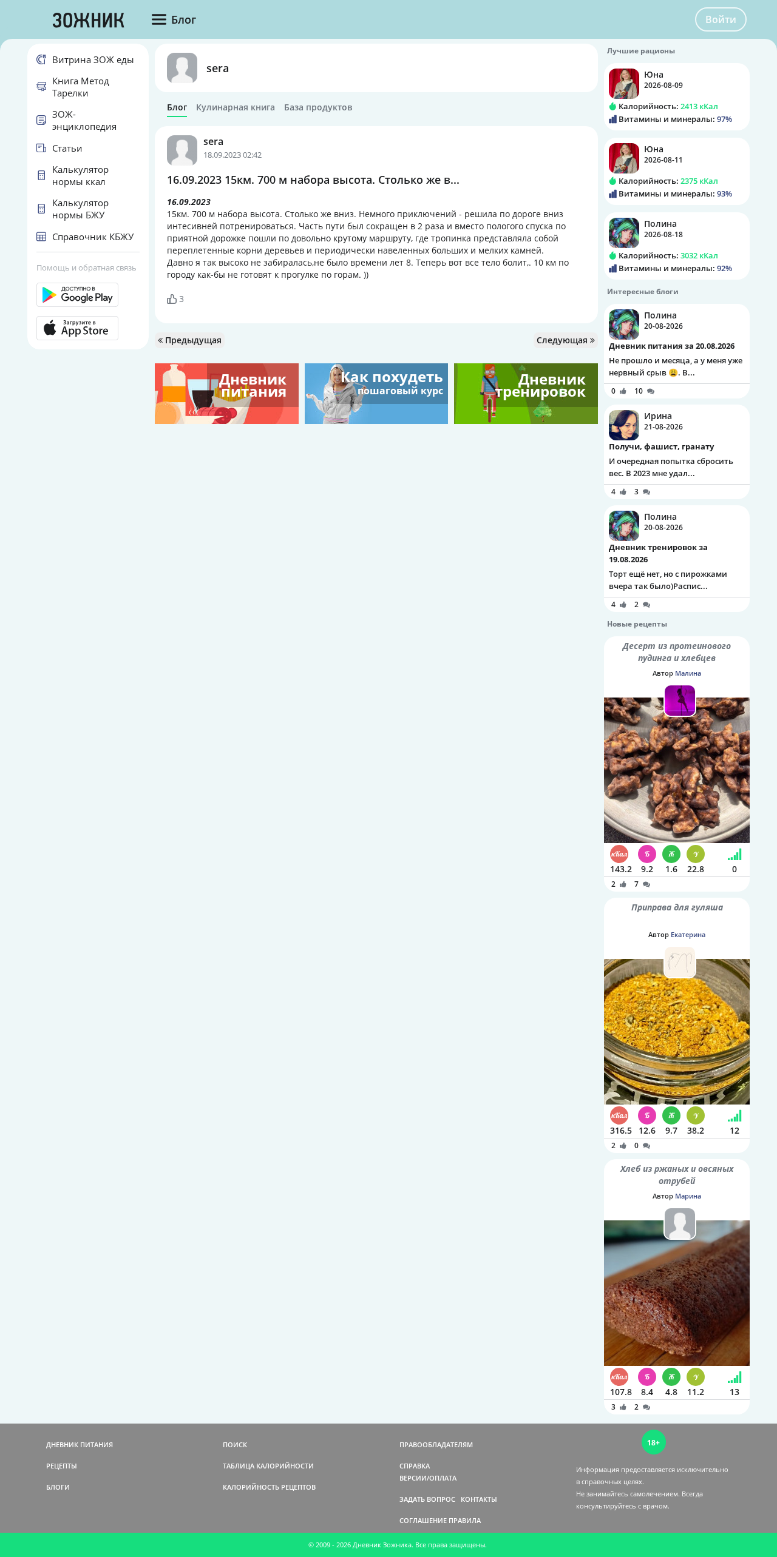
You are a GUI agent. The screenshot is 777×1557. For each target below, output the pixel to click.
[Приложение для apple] (88, 328)
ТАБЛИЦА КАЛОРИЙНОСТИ (268, 1465)
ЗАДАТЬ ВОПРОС (427, 1499)
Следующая (563, 340)
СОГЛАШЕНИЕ (423, 1520)
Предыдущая (192, 340)
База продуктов (318, 107)
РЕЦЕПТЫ (61, 1465)
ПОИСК (235, 1444)
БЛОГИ (58, 1486)
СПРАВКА (414, 1465)
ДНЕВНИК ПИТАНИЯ (79, 1444)
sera (217, 68)
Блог (177, 107)
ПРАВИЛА (465, 1520)
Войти (720, 19)
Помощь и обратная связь (86, 267)
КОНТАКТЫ (479, 1499)
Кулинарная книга (235, 107)
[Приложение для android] (88, 295)
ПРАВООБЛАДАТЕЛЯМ (436, 1444)
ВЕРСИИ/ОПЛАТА (427, 1477)
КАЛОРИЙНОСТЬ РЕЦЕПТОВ (269, 1486)
